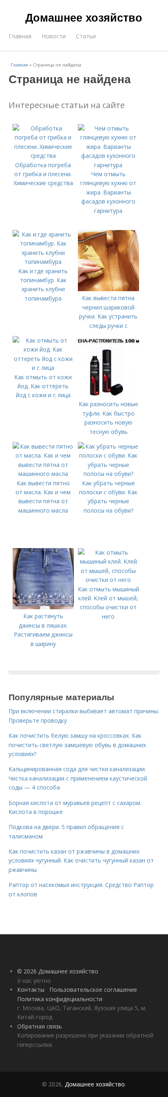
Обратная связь (39, 1026)
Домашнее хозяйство (83, 17)
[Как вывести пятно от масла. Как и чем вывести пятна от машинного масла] (43, 474)
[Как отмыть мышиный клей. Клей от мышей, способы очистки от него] (108, 580)
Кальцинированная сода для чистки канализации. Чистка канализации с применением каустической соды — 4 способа (78, 778)
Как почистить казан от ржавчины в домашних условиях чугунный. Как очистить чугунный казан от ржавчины (81, 860)
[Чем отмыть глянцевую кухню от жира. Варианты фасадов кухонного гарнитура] (108, 165)
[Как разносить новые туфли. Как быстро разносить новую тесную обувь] (108, 395)
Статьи (86, 36)
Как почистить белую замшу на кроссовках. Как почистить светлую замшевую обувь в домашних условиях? (77, 745)
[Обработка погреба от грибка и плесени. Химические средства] (43, 155)
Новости (54, 36)
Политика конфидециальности (59, 999)
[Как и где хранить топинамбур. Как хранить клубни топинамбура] (43, 261)
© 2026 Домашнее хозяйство (57, 971)
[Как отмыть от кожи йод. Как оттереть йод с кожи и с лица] (43, 368)
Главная (20, 36)
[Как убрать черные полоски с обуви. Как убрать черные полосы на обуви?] (108, 474)
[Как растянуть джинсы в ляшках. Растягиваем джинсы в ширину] (43, 607)
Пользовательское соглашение (93, 989)
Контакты (30, 989)
